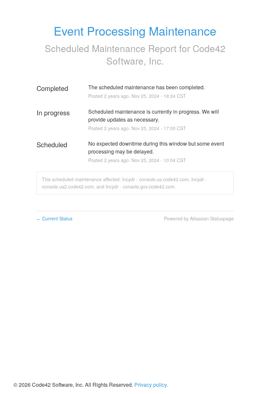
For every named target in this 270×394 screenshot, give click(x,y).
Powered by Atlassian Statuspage (199, 218)
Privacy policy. (151, 384)
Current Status (54, 218)
